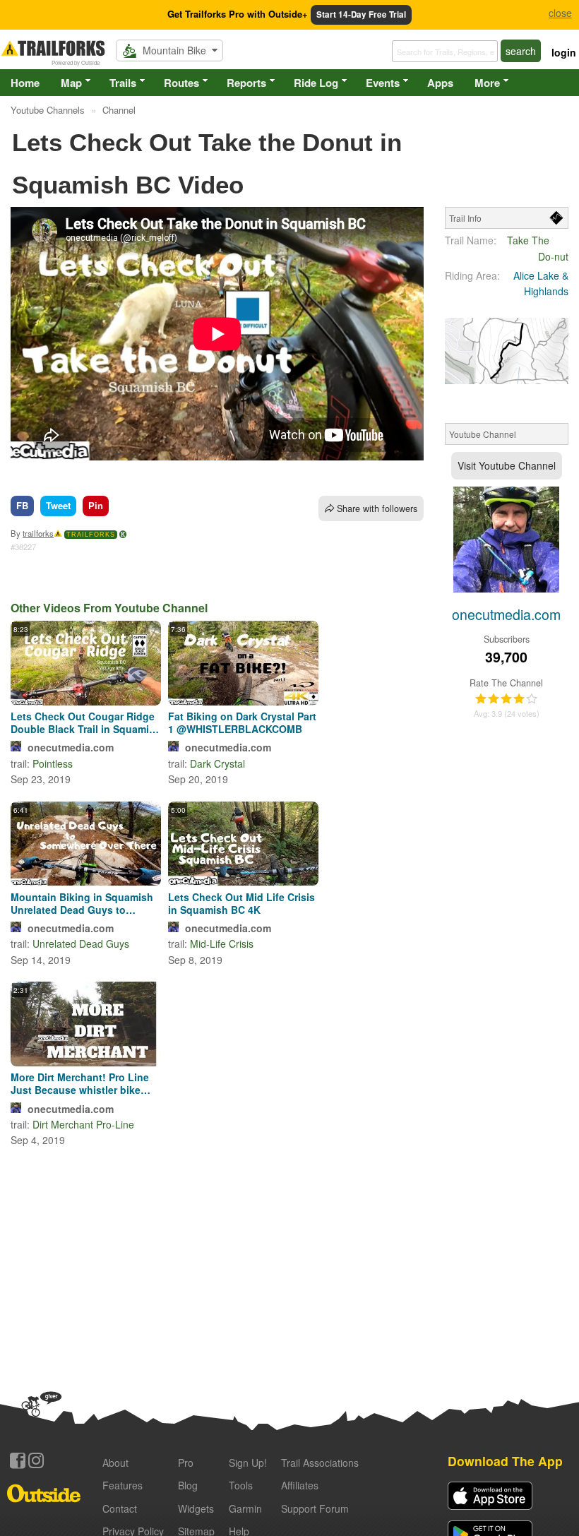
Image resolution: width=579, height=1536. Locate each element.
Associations (320, 1462)
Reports (246, 82)
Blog (188, 1485)
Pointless (52, 763)
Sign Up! (248, 1462)
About (115, 1462)
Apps (440, 82)
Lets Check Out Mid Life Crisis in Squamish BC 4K (241, 903)
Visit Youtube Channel (507, 465)
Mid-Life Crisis (221, 943)
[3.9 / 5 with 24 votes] (506, 699)
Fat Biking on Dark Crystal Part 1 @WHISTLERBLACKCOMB (242, 722)
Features (122, 1485)
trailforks (38, 533)
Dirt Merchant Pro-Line (83, 1124)
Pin (95, 505)
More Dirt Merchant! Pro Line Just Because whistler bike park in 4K (80, 1083)
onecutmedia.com (71, 747)
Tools (241, 1485)
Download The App (505, 1461)
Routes (181, 82)
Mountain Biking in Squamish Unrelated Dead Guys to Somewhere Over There (82, 903)
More (487, 82)
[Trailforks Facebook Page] (17, 1460)
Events (383, 82)
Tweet (58, 505)
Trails (122, 82)
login (563, 52)
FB (22, 505)
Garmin (245, 1508)
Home (25, 82)
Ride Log (316, 82)
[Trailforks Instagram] (36, 1460)
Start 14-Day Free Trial (361, 14)
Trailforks (90, 534)
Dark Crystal (217, 763)
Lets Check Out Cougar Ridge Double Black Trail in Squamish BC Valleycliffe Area (86, 722)
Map (71, 82)
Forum (315, 1508)
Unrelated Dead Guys (80, 943)
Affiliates (299, 1485)
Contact (119, 1508)
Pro (185, 1462)
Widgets (196, 1508)
